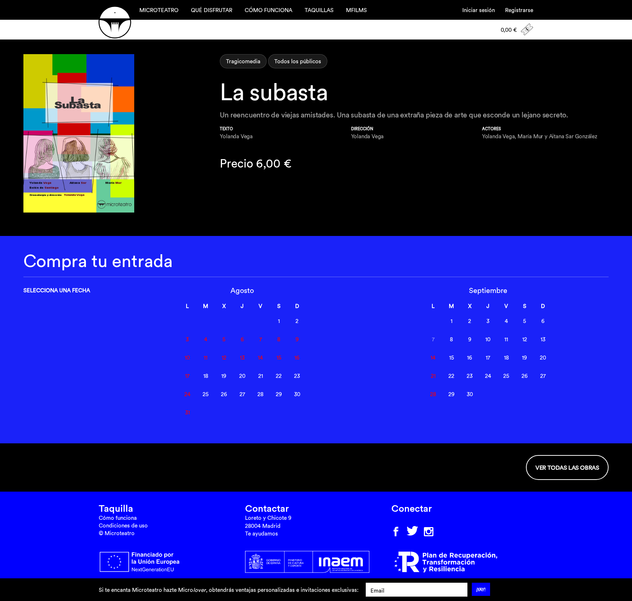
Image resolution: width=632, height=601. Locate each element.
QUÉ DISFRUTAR (211, 10)
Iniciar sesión (478, 10)
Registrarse (519, 10)
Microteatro (114, 22)
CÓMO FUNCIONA (268, 10)
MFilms (356, 10)
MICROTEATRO (158, 10)
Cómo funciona (118, 517)
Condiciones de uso (123, 525)
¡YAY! (481, 589)
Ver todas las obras (567, 467)
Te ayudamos (261, 533)
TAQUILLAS (319, 10)
